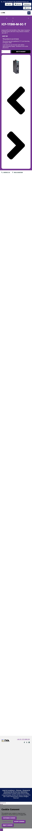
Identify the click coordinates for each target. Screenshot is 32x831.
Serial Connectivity (20, 18)
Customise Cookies (9, 818)
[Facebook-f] (24, 742)
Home (3, 18)
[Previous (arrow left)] (0, 804)
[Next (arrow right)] (2, 804)
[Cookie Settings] (1, 829)
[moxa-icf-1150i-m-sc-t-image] (16, 77)
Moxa (10, 18)
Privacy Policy (7, 821)
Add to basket (21, 51)
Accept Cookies (19, 821)
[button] (28, 12)
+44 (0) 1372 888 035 (23, 739)
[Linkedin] (29, 742)
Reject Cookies (7, 825)
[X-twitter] (26, 742)
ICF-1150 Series (6, 21)
